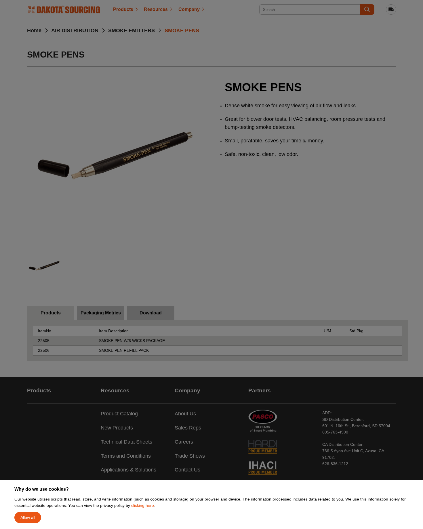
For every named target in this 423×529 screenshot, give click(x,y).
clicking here (142, 505)
